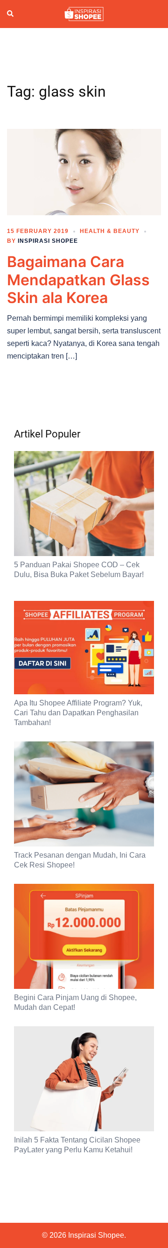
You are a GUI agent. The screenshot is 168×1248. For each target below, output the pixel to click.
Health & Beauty (110, 231)
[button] (10, 14)
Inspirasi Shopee (48, 241)
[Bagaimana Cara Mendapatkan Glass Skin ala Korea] (84, 171)
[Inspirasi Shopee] (84, 13)
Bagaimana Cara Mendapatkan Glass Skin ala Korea (78, 280)
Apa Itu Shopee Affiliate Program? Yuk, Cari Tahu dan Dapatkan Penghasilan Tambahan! (78, 712)
